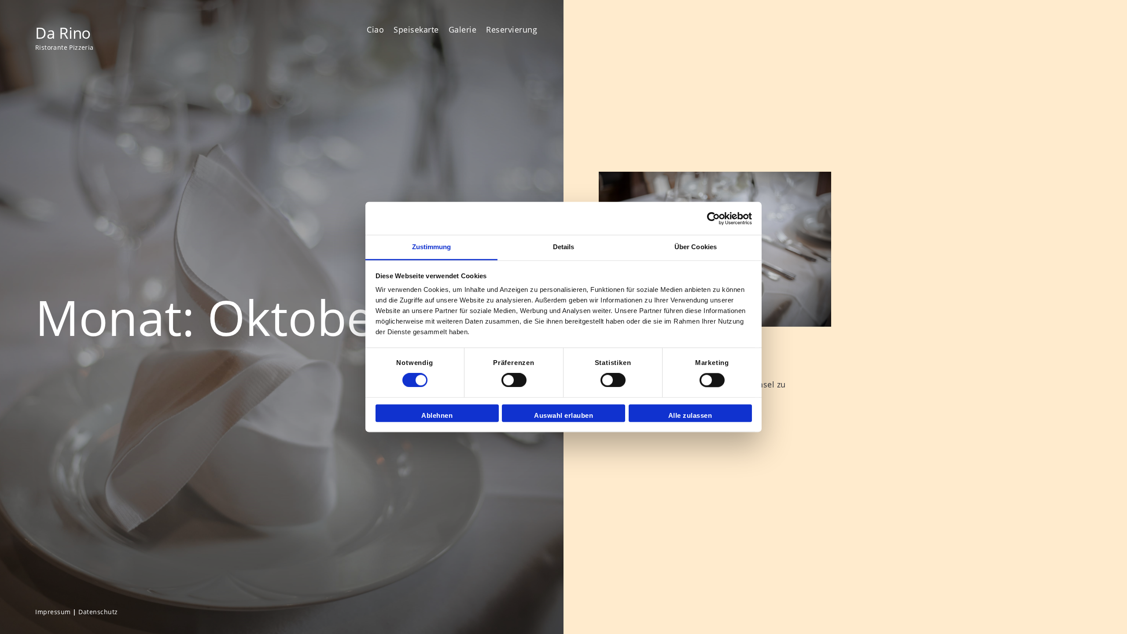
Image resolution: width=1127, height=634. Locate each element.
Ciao (375, 29)
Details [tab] (564, 247)
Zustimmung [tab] (431, 247)
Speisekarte (416, 29)
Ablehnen (437, 415)
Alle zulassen (690, 415)
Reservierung (511, 29)
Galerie (463, 29)
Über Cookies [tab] (695, 247)
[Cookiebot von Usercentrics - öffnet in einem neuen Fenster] (713, 218)
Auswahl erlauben (563, 415)
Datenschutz (98, 612)
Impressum (53, 612)
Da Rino (63, 32)
